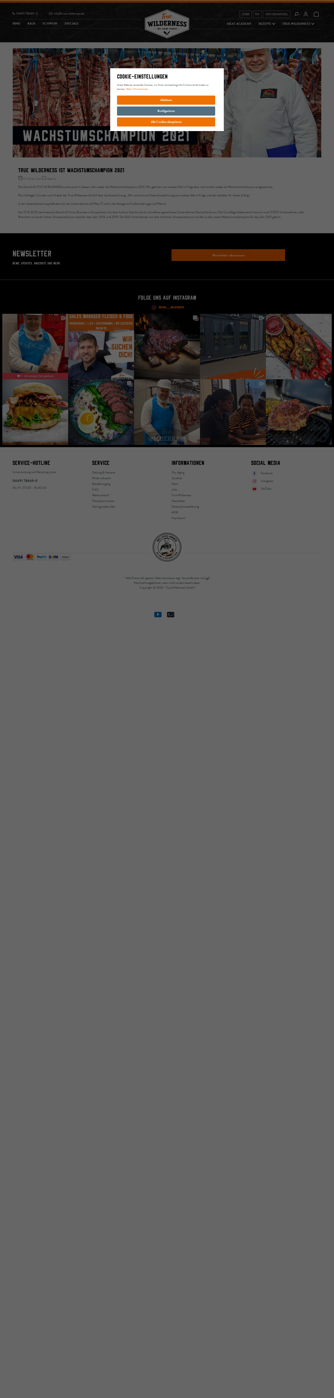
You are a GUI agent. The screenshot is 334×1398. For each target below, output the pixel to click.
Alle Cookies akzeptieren (166, 121)
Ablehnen (166, 100)
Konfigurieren (166, 111)
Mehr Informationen (137, 89)
